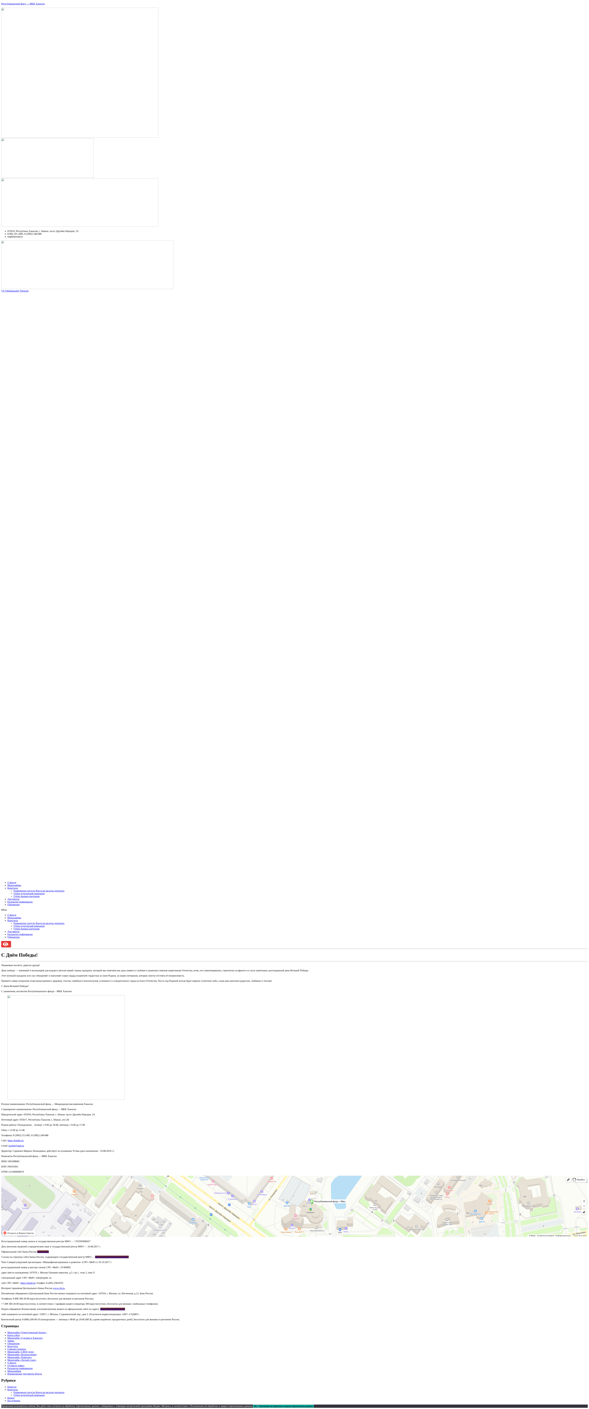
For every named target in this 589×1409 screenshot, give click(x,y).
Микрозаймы (14, 885)
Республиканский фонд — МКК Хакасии (23, 3)
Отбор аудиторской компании (29, 893)
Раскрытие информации (20, 902)
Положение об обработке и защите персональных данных (286, 1406)
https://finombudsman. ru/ (112, 1309)
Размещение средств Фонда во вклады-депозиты (38, 890)
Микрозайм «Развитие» (19, 1357)
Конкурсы (12, 888)
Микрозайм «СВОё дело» (20, 1351)
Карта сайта (13, 1335)
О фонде (11, 882)
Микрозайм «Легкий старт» (22, 1360)
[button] (294, 909)
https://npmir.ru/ (28, 1283)
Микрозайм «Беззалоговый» (22, 1354)
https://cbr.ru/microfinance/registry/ (112, 1257)
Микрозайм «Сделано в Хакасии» (25, 1338)
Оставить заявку (16, 1365)
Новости (11, 1387)
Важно (10, 1398)
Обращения (13, 904)
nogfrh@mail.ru (16, 1145)
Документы (13, 899)
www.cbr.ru (43, 1251)
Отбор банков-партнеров (26, 896)
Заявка (10, 1340)
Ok (255, 1406)
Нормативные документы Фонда (24, 1374)
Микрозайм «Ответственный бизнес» (27, 1332)
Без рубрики (13, 1400)
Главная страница (16, 1349)
